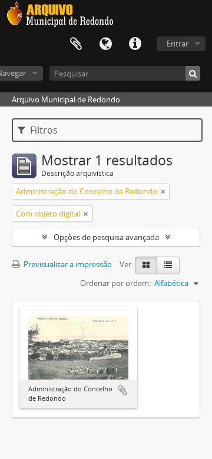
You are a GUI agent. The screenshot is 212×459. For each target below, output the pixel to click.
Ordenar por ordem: (115, 283)
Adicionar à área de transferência (122, 390)
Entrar (177, 43)
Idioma (105, 44)
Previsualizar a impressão (67, 264)
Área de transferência (76, 44)
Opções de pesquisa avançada (106, 237)
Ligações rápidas (135, 44)
